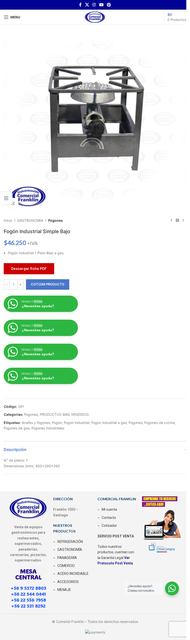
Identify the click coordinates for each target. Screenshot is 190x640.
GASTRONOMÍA (69, 550)
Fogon (57, 422)
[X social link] (87, 4)
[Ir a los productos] (177, 220)
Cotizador (109, 526)
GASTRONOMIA (30, 220)
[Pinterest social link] (108, 4)
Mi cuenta (109, 509)
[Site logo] (95, 17)
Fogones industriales (47, 428)
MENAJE (64, 590)
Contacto (109, 518)
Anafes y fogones (36, 422)
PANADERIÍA (67, 558)
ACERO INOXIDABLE (73, 574)
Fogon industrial (76, 422)
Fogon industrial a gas (109, 422)
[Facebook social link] (80, 4)
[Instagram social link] (94, 4)
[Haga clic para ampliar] (13, 203)
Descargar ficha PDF (29, 268)
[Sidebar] (6, 198)
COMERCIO (66, 566)
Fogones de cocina (159, 422)
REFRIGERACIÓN (70, 542)
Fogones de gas (16, 428)
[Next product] (183, 220)
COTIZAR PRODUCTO (47, 284)
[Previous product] (171, 220)
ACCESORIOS (68, 582)
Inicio (8, 220)
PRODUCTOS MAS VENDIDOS (64, 414)
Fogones (55, 220)
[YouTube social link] (101, 4)
